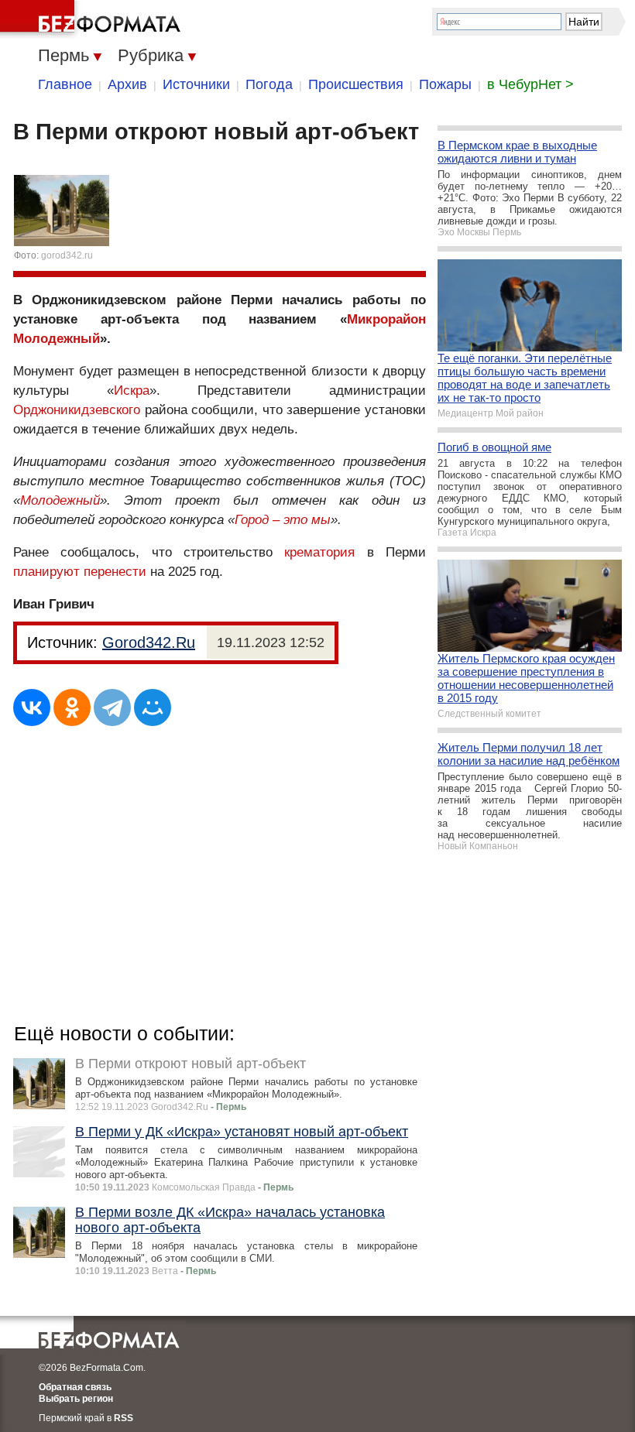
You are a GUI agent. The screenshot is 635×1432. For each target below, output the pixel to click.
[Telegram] (112, 707)
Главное (65, 84)
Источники (196, 84)
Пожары (445, 84)
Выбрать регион (76, 1398)
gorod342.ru (67, 255)
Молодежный (60, 500)
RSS (123, 1418)
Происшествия (355, 84)
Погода (269, 84)
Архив (127, 84)
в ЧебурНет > (530, 84)
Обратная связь (75, 1387)
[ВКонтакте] (31, 707)
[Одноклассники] (72, 707)
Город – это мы (283, 519)
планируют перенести (79, 571)
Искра (131, 390)
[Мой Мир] (152, 707)
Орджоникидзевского (76, 410)
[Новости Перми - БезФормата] (93, 19)
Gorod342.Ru (148, 642)
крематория (319, 552)
